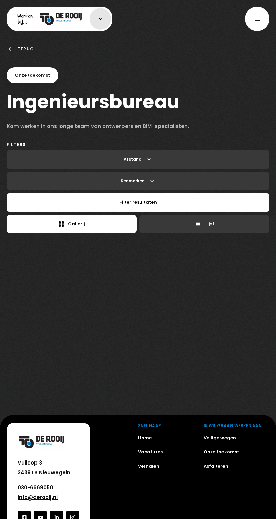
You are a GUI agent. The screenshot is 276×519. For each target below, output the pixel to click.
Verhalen (148, 466)
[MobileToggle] (257, 19)
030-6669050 (35, 487)
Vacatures (150, 452)
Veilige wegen (220, 438)
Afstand (133, 159)
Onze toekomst (221, 452)
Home (145, 438)
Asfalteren (216, 466)
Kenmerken (132, 181)
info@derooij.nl (38, 497)
